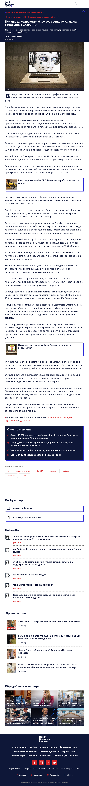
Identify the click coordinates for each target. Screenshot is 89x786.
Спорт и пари (18, 755)
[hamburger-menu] (82, 4)
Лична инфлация (22, 508)
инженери (53, 471)
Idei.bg (70, 775)
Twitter (26, 420)
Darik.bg (22, 775)
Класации (33, 755)
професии (11, 475)
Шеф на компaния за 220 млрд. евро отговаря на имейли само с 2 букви (44, 720)
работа (66, 471)
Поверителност (29, 769)
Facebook (54, 417)
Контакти (53, 769)
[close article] (83, 10)
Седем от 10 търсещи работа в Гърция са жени (35, 454)
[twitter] (54, 762)
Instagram (68, 417)
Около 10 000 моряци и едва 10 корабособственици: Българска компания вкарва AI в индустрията (44, 436)
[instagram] (41, 762)
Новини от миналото (25, 751)
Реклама (42, 769)
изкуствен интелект (23, 471)
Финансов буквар (68, 747)
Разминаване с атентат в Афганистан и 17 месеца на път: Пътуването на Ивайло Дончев (49, 637)
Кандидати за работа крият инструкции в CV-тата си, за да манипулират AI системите (17, 705)
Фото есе (45, 755)
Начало (9, 12)
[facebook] (34, 762)
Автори (74, 755)
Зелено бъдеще (47, 751)
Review (33, 747)
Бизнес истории (48, 747)
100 (73, 751)
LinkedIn (13, 420)
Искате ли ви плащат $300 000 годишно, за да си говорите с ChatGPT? (32, 17)
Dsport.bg (38, 775)
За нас (78, 769)
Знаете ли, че (60, 755)
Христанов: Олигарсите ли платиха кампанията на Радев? (49, 621)
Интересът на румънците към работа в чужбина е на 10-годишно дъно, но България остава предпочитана (18, 723)
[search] (76, 4)
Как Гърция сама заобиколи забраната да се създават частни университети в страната (70, 721)
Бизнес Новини (19, 12)
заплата (24, 475)
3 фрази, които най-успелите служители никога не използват (43, 450)
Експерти (63, 751)
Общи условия (14, 769)
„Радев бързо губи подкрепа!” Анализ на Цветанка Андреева (45, 651)
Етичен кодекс (66, 769)
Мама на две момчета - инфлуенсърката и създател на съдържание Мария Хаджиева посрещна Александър (47, 666)
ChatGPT (40, 471)
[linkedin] (48, 762)
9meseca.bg (23, 671)
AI (8, 471)
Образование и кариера (35, 12)
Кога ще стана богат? (27, 517)
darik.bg (22, 625)
